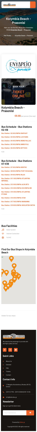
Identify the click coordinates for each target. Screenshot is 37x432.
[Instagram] (10, 350)
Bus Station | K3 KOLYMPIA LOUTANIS (14, 137)
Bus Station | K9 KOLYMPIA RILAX (13, 175)
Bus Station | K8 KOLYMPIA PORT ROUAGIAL (17, 171)
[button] (6, 273)
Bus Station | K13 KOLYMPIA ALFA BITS (15, 184)
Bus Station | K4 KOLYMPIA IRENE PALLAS (16, 141)
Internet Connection (12, 234)
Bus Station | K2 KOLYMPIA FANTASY (14, 133)
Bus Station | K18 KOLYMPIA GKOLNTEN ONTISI (18, 205)
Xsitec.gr (22, 422)
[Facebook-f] (4, 350)
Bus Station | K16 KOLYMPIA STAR (13, 198)
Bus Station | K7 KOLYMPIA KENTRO (14, 167)
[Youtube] (16, 350)
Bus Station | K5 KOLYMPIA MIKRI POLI (15, 144)
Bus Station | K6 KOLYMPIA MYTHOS (14, 148)
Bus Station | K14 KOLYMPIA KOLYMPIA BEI (16, 188)
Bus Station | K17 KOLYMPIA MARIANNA (15, 201)
